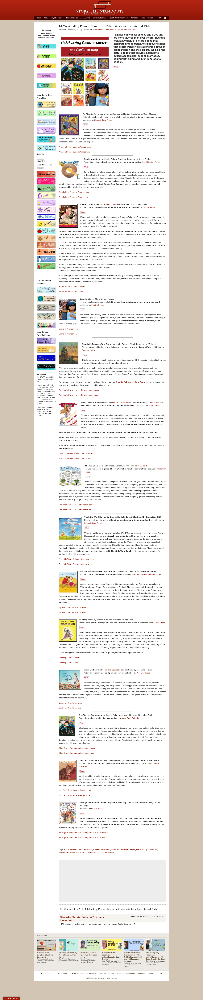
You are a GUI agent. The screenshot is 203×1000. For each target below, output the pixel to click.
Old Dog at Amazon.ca (68, 663)
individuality (64, 853)
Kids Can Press (153, 162)
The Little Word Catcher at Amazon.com (76, 559)
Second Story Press (103, 120)
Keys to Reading (57, 18)
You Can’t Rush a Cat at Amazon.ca (74, 795)
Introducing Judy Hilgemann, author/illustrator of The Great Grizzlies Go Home (155, 956)
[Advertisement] (112, 880)
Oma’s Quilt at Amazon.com (71, 703)
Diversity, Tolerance (100, 18)
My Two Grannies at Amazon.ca (72, 612)
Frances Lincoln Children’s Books (146, 574)
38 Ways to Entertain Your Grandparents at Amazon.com (83, 832)
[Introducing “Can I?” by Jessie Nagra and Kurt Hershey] (68, 950)
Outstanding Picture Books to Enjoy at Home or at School (115, 30)
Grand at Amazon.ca (68, 334)
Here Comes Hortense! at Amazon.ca (75, 458)
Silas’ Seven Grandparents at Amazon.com (77, 748)
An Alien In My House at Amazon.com (75, 147)
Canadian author (85, 850)
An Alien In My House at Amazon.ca (74, 152)
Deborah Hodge (110, 204)
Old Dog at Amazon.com (69, 657)
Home (39, 18)
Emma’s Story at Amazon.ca (71, 292)
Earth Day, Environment (119, 18)
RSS (159, 18)
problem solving (107, 853)
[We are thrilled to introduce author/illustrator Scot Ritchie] (112, 950)
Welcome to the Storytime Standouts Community (45, 955)
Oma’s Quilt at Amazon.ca (70, 708)
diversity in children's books (123, 850)
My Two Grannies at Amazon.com (73, 607)
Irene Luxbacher (142, 466)
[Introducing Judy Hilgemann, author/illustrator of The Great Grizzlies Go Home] (155, 950)
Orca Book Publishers (131, 718)
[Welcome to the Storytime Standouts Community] (46, 950)
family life (140, 850)
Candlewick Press (89, 350)
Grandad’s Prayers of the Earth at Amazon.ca (78, 395)
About (46, 18)
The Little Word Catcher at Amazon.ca (75, 564)
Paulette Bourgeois (112, 670)
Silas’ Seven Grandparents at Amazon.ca (76, 753)
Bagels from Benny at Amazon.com (74, 192)
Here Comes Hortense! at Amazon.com (76, 453)
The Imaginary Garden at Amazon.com (76, 505)
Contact (150, 18)
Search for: (41, 154)
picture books (93, 853)
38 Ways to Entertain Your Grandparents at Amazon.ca (82, 837)
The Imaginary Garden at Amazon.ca (75, 510)
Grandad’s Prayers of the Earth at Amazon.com (79, 390)
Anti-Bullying (85, 18)
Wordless (134, 18)
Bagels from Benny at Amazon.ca (73, 197)
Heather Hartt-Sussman (122, 402)
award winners (70, 850)
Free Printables (72, 18)
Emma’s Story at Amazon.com (72, 286)
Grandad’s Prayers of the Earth (130, 382)
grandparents (151, 850)
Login (142, 18)
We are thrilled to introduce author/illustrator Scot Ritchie (110, 956)
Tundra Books (149, 207)
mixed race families (78, 853)
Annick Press (96, 808)
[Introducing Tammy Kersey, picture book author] (90, 950)
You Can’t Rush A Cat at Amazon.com (75, 790)
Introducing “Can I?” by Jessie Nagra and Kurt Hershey (68, 955)
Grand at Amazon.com (68, 329)
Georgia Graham (155, 402)
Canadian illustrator (101, 850)
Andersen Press (158, 623)
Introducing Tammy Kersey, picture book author (89, 955)
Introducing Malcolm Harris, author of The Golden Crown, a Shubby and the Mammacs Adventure (133, 957)
